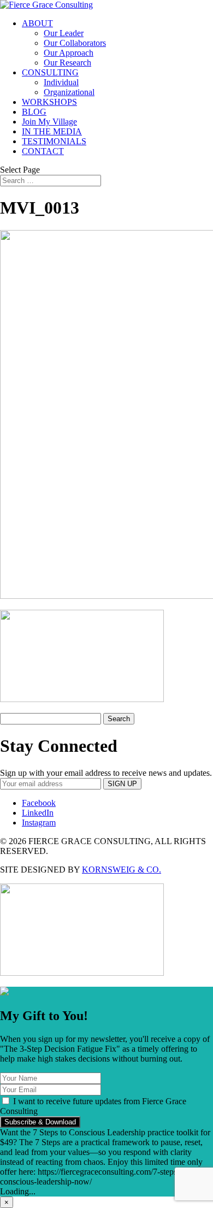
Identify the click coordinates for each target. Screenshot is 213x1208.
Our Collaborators (75, 43)
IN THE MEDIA (52, 131)
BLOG (34, 111)
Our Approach (68, 52)
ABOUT (37, 23)
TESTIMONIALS (54, 141)
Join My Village (49, 121)
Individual (61, 82)
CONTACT (43, 151)
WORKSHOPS (49, 102)
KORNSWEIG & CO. (121, 869)
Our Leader (64, 33)
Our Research (67, 62)
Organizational (69, 92)
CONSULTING (50, 72)
